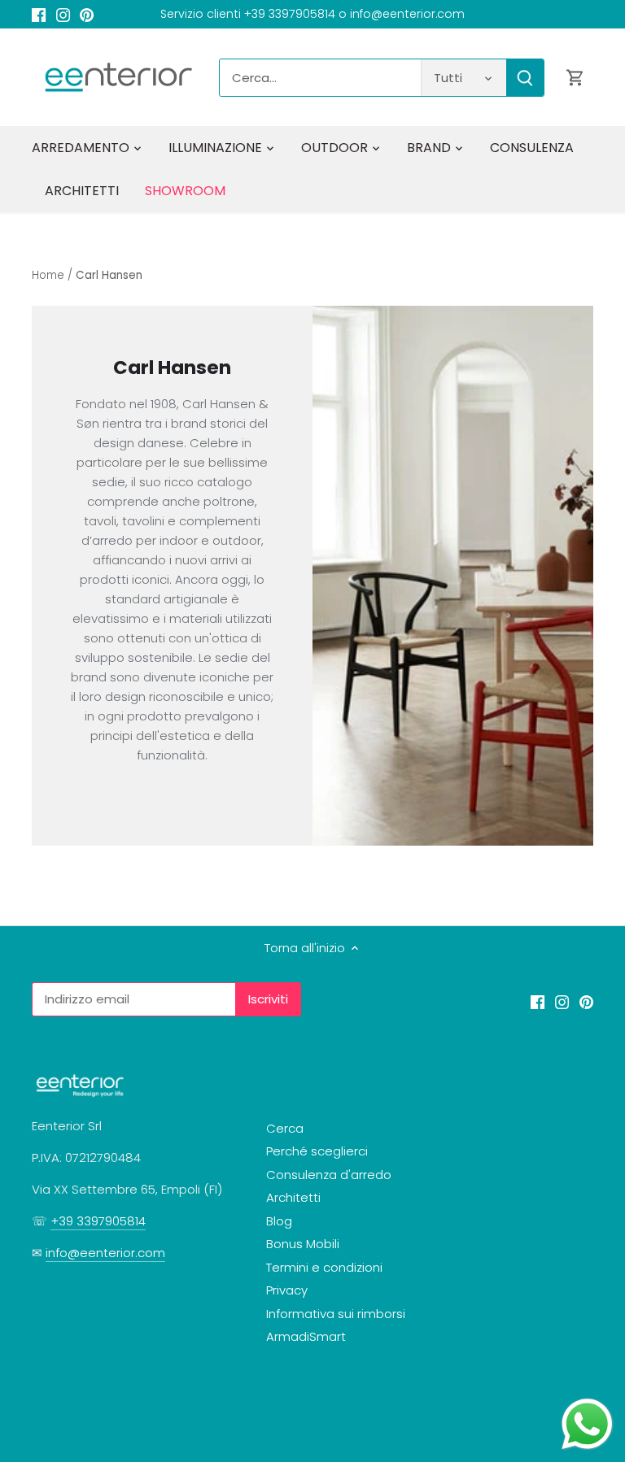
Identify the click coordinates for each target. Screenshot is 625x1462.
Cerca (285, 1128)
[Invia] (525, 77)
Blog (279, 1220)
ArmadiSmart (306, 1336)
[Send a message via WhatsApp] (587, 1424)
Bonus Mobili (302, 1243)
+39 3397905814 (98, 1220)
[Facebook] (39, 14)
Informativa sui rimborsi (335, 1313)
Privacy (287, 1290)
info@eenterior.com (105, 1252)
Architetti (293, 1197)
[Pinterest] (87, 14)
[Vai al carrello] (575, 77)
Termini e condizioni (324, 1267)
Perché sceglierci (317, 1151)
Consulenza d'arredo (328, 1174)
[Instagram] (63, 14)
